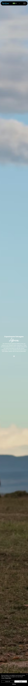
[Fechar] (26, 675)
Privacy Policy (8, 678)
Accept (20, 681)
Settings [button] (14, 684)
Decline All (7, 681)
